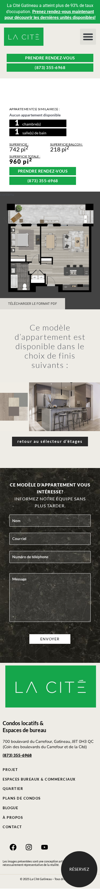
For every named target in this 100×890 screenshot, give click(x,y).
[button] (88, 37)
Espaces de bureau (24, 730)
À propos (13, 817)
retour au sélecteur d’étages (50, 441)
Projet (10, 769)
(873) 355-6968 (17, 755)
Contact (12, 827)
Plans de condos (22, 798)
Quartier (13, 788)
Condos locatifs (21, 723)
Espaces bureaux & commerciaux (39, 779)
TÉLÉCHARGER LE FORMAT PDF (32, 304)
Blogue (10, 808)
